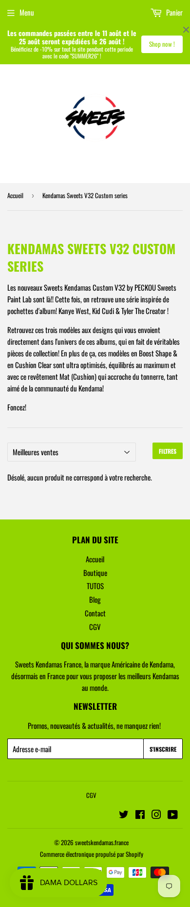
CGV (95, 626)
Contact (95, 613)
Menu (26, 12)
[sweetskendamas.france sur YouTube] (173, 815)
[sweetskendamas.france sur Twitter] (124, 815)
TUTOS (95, 585)
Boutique (95, 572)
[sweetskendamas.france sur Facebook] (140, 815)
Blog (95, 599)
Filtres (167, 451)
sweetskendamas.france (102, 842)
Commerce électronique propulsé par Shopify (91, 854)
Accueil (15, 195)
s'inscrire (163, 749)
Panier (174, 12)
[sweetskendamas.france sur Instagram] (156, 815)
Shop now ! (162, 44)
